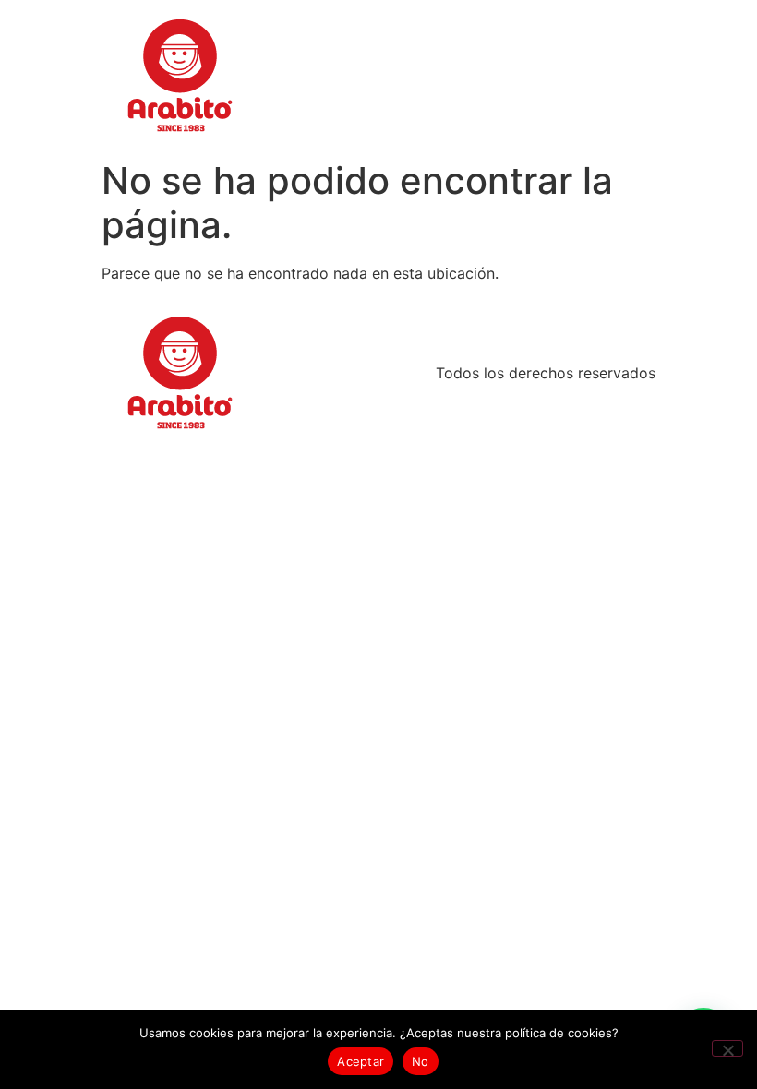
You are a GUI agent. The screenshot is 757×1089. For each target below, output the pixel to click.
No (420, 1061)
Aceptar (360, 1061)
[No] (727, 1048)
